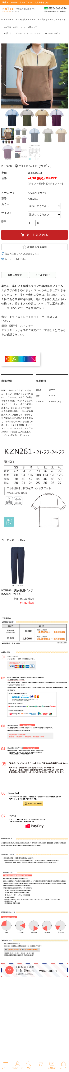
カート (40, 1068)
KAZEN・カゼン (11, 27)
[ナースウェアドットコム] (18, 9)
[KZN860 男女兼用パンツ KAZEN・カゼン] (17, 566)
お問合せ (52, 1068)
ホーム (63, 1068)
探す (29, 1068)
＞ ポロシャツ (33, 33)
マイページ (17, 1068)
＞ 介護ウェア (30, 27)
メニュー (6, 1068)
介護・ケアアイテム (13, 33)
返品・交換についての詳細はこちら (22, 253)
